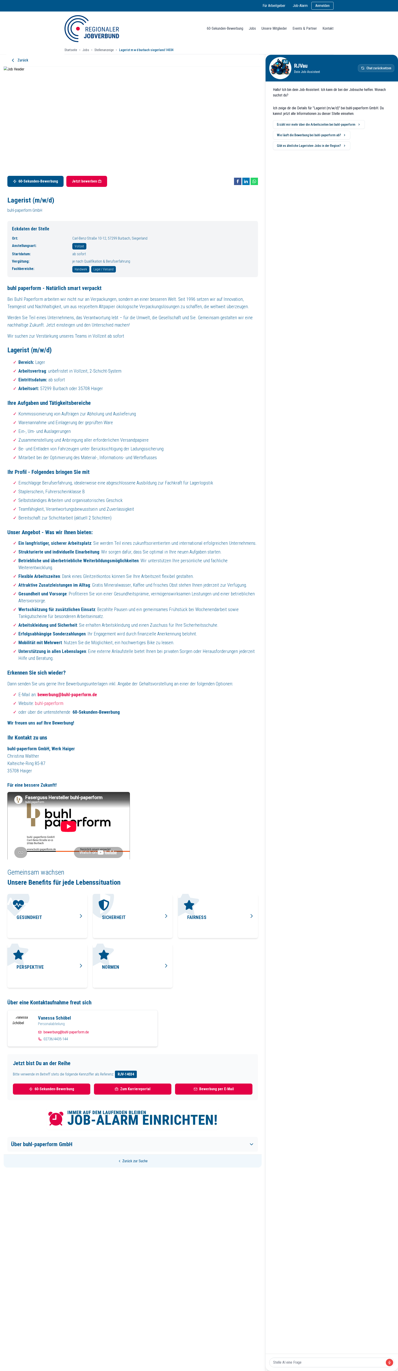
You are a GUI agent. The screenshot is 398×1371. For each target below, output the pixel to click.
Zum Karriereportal (135, 1089)
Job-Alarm (300, 5)
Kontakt (328, 28)
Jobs (252, 28)
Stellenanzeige (104, 50)
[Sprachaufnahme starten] (389, 1362)
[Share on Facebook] (237, 181)
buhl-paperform (49, 703)
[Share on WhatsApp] (254, 181)
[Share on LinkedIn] (246, 181)
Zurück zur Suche (135, 1161)
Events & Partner (305, 28)
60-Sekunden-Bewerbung (225, 28)
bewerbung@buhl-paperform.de (66, 1032)
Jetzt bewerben (84, 181)
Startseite (70, 50)
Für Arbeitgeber (274, 5)
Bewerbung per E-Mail (216, 1089)
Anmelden (322, 5)
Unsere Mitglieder (274, 28)
